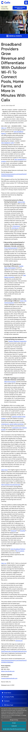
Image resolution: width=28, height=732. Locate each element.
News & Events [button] (15, 36)
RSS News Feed (7, 705)
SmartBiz (22, 531)
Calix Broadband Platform (18, 549)
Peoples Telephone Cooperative (17, 341)
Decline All (14, 726)
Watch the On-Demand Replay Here (20, 8)
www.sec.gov (18, 640)
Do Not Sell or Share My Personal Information (14, 729)
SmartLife (13, 531)
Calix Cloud (4, 470)
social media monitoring (16, 424)
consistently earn (17, 428)
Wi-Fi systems (20, 551)
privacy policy (12, 710)
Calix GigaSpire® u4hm (7, 143)
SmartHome (16, 226)
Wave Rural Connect (10, 381)
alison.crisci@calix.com (7, 671)
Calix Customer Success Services (10, 484)
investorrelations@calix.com (9, 678)
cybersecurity (5, 424)
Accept (14, 723)
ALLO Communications (10, 248)
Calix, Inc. (3, 128)
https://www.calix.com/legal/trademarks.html (14, 651)
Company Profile (8, 697)
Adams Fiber (21, 202)
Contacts (5, 701)
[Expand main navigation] (26, 2)
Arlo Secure (15, 228)
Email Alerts (6, 693)
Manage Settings (14, 720)
